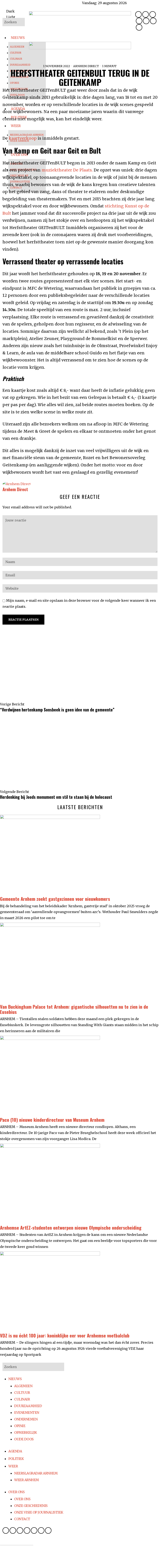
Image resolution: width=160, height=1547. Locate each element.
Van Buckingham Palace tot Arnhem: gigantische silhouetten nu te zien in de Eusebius (74, 1009)
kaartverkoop (23, 138)
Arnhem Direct (86, 66)
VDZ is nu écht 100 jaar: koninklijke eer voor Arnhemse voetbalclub (64, 1335)
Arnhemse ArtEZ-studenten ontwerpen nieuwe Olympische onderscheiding (70, 1227)
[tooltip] (138, 14)
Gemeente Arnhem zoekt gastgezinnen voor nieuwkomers (55, 898)
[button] (20, 22)
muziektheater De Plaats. (67, 170)
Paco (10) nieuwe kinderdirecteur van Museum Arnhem (52, 1119)
